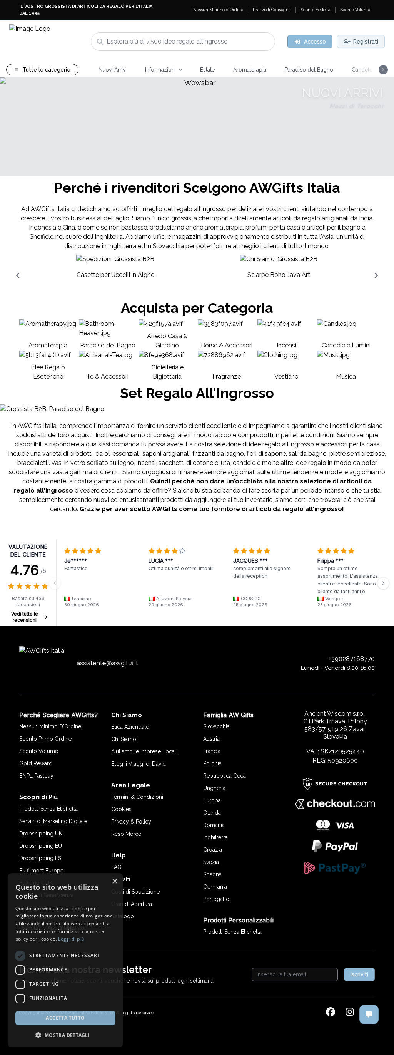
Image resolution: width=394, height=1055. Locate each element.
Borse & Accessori (226, 345)
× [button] (114, 881)
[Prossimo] (383, 583)
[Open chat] (369, 1014)
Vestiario (286, 376)
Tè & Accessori (108, 376)
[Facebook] (330, 1012)
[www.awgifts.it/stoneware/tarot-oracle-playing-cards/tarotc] (197, 126)
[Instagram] (350, 1012)
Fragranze (226, 376)
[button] (65, 1035)
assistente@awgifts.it (107, 663)
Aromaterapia (47, 345)
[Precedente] (55, 583)
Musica (346, 376)
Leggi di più (71, 939)
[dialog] (65, 960)
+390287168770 (352, 659)
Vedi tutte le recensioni (24, 617)
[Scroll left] (17, 275)
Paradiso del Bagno (107, 345)
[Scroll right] (376, 275)
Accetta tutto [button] (65, 1018)
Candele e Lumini (346, 345)
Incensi (286, 345)
